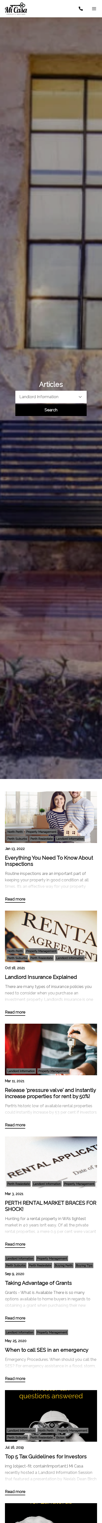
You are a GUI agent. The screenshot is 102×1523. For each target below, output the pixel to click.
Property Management (41, 832)
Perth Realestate (41, 838)
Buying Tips (84, 1265)
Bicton (60, 1437)
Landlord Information (70, 838)
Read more (15, 899)
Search (51, 410)
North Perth (15, 832)
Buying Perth (64, 1265)
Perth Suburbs (17, 838)
